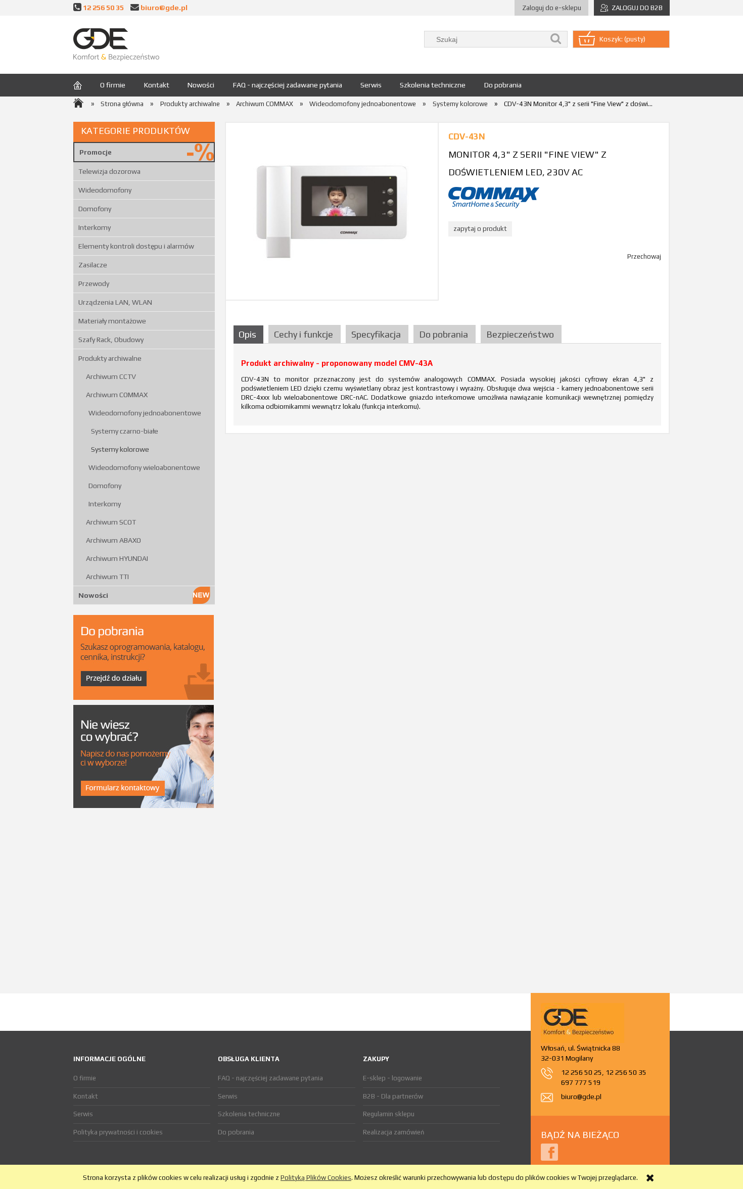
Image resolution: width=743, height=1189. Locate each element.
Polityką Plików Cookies (316, 1177)
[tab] (250, 334)
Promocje (95, 152)
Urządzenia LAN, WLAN (115, 302)
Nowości (93, 595)
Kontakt (85, 1096)
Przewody (93, 283)
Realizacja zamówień (393, 1132)
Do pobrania (236, 1132)
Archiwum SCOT (111, 522)
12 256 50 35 (103, 7)
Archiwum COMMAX (117, 395)
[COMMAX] (493, 197)
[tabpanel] (447, 388)
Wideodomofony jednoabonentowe (144, 413)
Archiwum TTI (107, 577)
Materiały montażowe (112, 321)
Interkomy (94, 227)
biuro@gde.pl (164, 7)
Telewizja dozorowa (109, 171)
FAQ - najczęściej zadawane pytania (270, 1078)
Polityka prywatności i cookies (118, 1132)
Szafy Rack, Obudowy (111, 340)
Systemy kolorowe (120, 449)
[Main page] (116, 44)
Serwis (83, 1114)
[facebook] (549, 1151)
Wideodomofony (104, 190)
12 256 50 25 (581, 1072)
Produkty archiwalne (110, 358)
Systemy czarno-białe (124, 431)
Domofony (94, 209)
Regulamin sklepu (388, 1114)
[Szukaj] (556, 39)
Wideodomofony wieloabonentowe (144, 467)
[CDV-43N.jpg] (332, 211)
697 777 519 (580, 1082)
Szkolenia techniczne (249, 1114)
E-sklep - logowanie (392, 1078)
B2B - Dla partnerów (393, 1096)
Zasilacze (92, 265)
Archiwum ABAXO (113, 540)
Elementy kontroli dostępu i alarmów (136, 246)
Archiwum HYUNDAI (117, 558)
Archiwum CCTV (111, 376)
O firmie (84, 1078)
